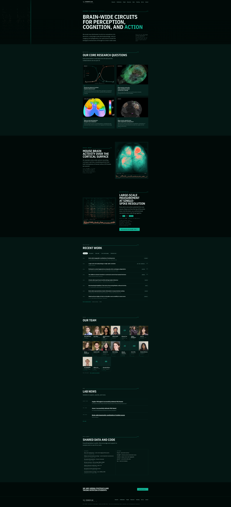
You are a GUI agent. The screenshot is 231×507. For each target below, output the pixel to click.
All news (84, 421)
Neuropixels (91, 253)
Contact (146, 2)
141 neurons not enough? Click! (129, 229)
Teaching (138, 2)
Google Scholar (95, 301)
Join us (142, 2)
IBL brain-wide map (88, 462)
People (124, 2)
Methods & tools (113, 253)
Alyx (118, 461)
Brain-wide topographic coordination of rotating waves (108, 415)
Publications (119, 2)
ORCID (100, 301)
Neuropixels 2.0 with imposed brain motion (92, 468)
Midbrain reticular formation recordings (91, 456)
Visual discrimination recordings (90, 471)
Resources (129, 2)
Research (113, 2)
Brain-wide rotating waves (89, 452)
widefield (118, 456)
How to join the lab (142, 489)
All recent (85, 253)
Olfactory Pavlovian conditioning (90, 465)
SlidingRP (118, 454)
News (134, 2)
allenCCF (118, 459)
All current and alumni (94, 372)
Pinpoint (118, 452)
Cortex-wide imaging (105, 253)
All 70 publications (87, 301)
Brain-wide (97, 253)
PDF (147, 263)
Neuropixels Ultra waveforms (89, 459)
